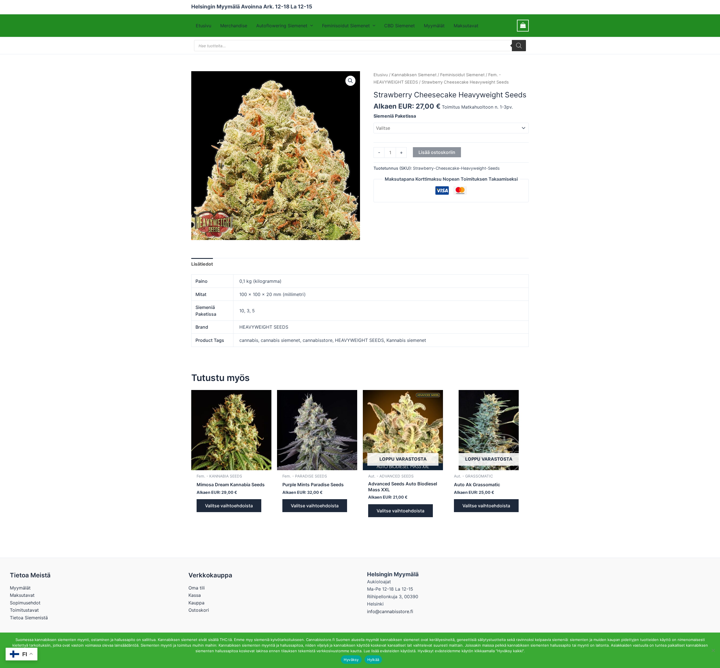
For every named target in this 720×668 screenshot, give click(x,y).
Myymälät (434, 25)
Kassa (194, 595)
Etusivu (203, 25)
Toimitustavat (24, 610)
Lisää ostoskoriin (436, 152)
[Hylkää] (713, 650)
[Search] (519, 45)
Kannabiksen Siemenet (414, 74)
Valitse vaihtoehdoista (229, 505)
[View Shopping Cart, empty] (523, 25)
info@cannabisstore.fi (390, 611)
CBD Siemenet (399, 25)
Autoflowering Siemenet (281, 25)
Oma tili (196, 588)
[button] (310, 25)
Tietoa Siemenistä (29, 617)
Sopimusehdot (25, 603)
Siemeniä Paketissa (395, 116)
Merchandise (233, 25)
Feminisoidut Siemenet (346, 25)
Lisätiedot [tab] (202, 264)
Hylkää (373, 659)
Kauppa (196, 603)
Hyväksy (351, 659)
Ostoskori (198, 610)
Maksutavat (466, 25)
